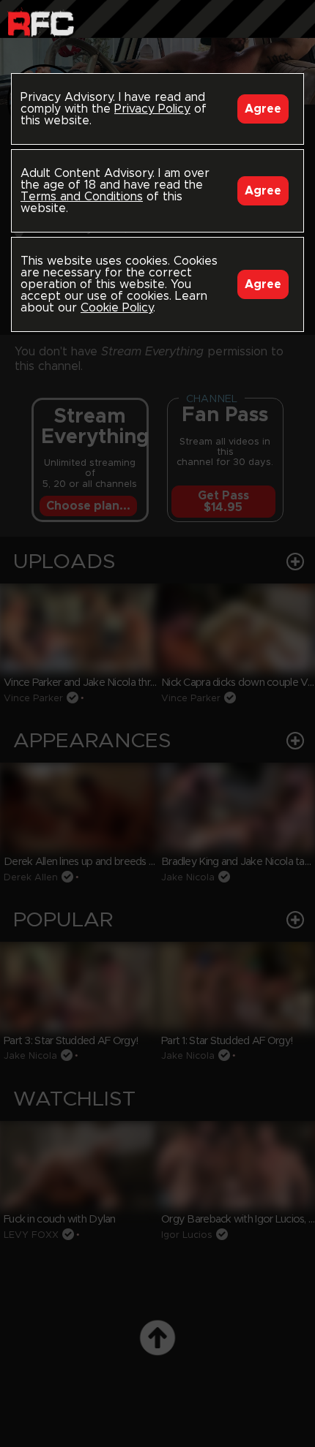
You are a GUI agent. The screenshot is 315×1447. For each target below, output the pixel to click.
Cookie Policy (117, 308)
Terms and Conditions (82, 197)
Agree (263, 109)
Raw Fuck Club (40, 22)
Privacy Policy (152, 109)
